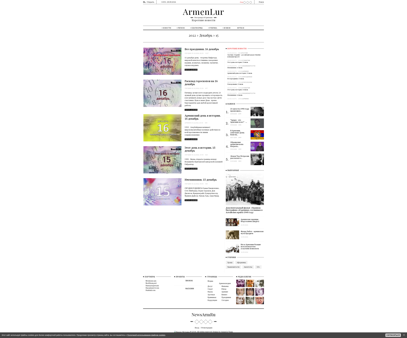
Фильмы (224, 286)
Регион (181, 28)
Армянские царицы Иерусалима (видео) (250, 220)
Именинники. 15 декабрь (201, 179)
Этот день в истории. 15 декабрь (200, 149)
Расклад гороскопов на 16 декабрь (201, 82)
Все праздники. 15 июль (235, 79)
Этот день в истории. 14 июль (237, 90)
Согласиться (393, 335)
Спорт (209, 289)
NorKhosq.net (150, 283)
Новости (167, 28)
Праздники (247, 77)
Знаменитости (249, 66)
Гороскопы (247, 82)
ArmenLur (203, 11)
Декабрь (205, 35)
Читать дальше (191, 70)
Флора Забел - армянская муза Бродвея (252, 232)
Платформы (197, 28)
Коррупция (211, 300)
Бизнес (223, 295)
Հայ (241, 2)
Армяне (188, 123)
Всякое (227, 28)
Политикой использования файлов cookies (146, 335)
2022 (192, 35)
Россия (245, 53)
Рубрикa (213, 28)
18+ (258, 267)
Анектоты (248, 267)
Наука (209, 292)
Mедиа (209, 281)
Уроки (229, 262)
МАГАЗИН (189, 289)
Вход (197, 328)
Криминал (211, 297)
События (246, 60)
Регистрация (206, 328)
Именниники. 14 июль (234, 95)
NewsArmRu (203, 314)
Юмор (223, 289)
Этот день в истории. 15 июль (237, 62)
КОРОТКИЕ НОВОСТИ (237, 49)
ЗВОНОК (189, 281)
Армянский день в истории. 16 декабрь (203, 117)
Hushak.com (149, 290)
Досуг (209, 286)
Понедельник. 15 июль (235, 84)
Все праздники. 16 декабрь (202, 49)
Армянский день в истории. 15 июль (239, 73)
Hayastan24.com (151, 288)
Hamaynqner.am (151, 286)
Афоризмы (241, 262)
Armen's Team (227, 332)
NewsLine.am (150, 281)
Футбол (240, 28)
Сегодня (188, 53)
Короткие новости (203, 20)
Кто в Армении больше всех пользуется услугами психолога (251, 246)
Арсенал (210, 295)
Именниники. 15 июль (234, 68)
